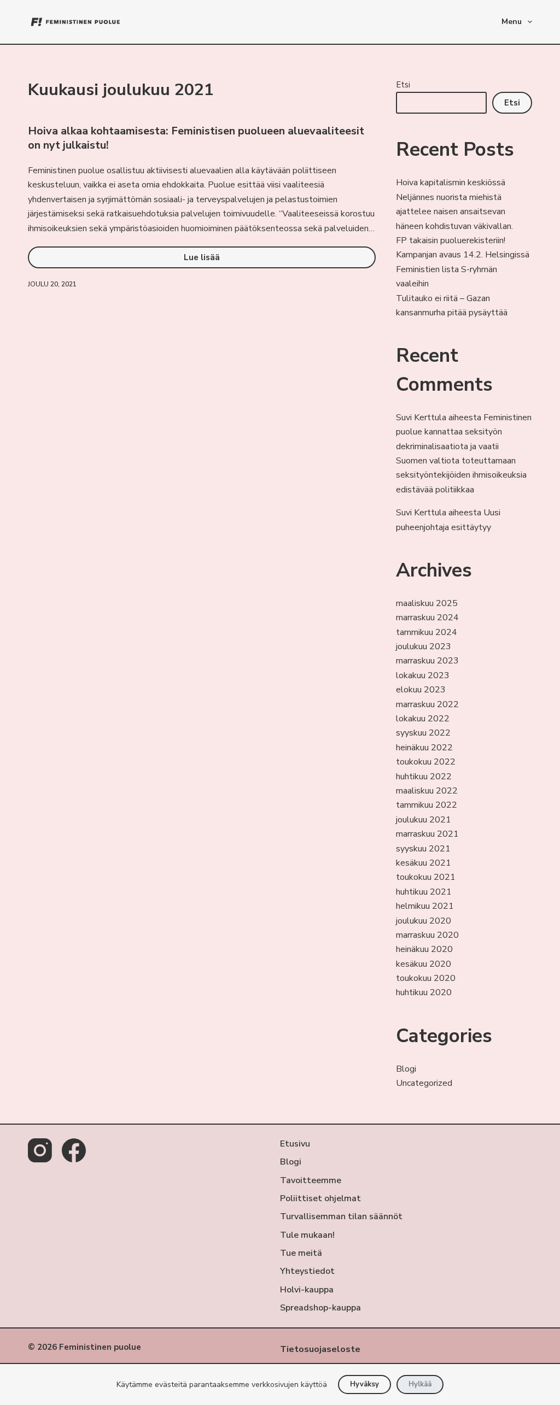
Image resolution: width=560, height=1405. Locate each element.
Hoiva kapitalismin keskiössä (450, 183)
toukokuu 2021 (426, 877)
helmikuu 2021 (425, 906)
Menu (511, 21)
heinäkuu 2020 (424, 949)
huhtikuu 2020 (424, 992)
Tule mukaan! (307, 1235)
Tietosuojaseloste (320, 1349)
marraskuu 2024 (427, 618)
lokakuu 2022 (423, 719)
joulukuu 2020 (423, 921)
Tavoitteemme (310, 1180)
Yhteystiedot (307, 1271)
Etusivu (295, 1144)
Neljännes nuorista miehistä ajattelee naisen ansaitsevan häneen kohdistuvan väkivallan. (454, 211)
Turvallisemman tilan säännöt (341, 1216)
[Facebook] (74, 1150)
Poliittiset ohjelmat (320, 1198)
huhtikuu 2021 (424, 892)
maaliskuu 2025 (427, 603)
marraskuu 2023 (427, 661)
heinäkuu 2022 (424, 748)
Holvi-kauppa (307, 1290)
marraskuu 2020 (427, 935)
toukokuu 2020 (426, 978)
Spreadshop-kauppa (320, 1308)
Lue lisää (224, 260)
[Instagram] (40, 1150)
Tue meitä (301, 1253)
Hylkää (420, 1384)
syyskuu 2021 (423, 849)
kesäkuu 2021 (423, 863)
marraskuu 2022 (427, 704)
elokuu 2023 (421, 690)
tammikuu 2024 (426, 632)
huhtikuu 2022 (424, 777)
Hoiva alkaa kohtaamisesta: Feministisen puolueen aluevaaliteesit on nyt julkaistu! (196, 138)
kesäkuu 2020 (423, 964)
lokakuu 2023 (423, 675)
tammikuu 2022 (426, 805)
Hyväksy (364, 1384)
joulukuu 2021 (423, 820)
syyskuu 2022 (423, 733)
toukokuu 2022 (426, 762)
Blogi (406, 1069)
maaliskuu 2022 (427, 791)
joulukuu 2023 (423, 646)
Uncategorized (424, 1083)
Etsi (403, 84)
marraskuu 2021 (427, 834)
